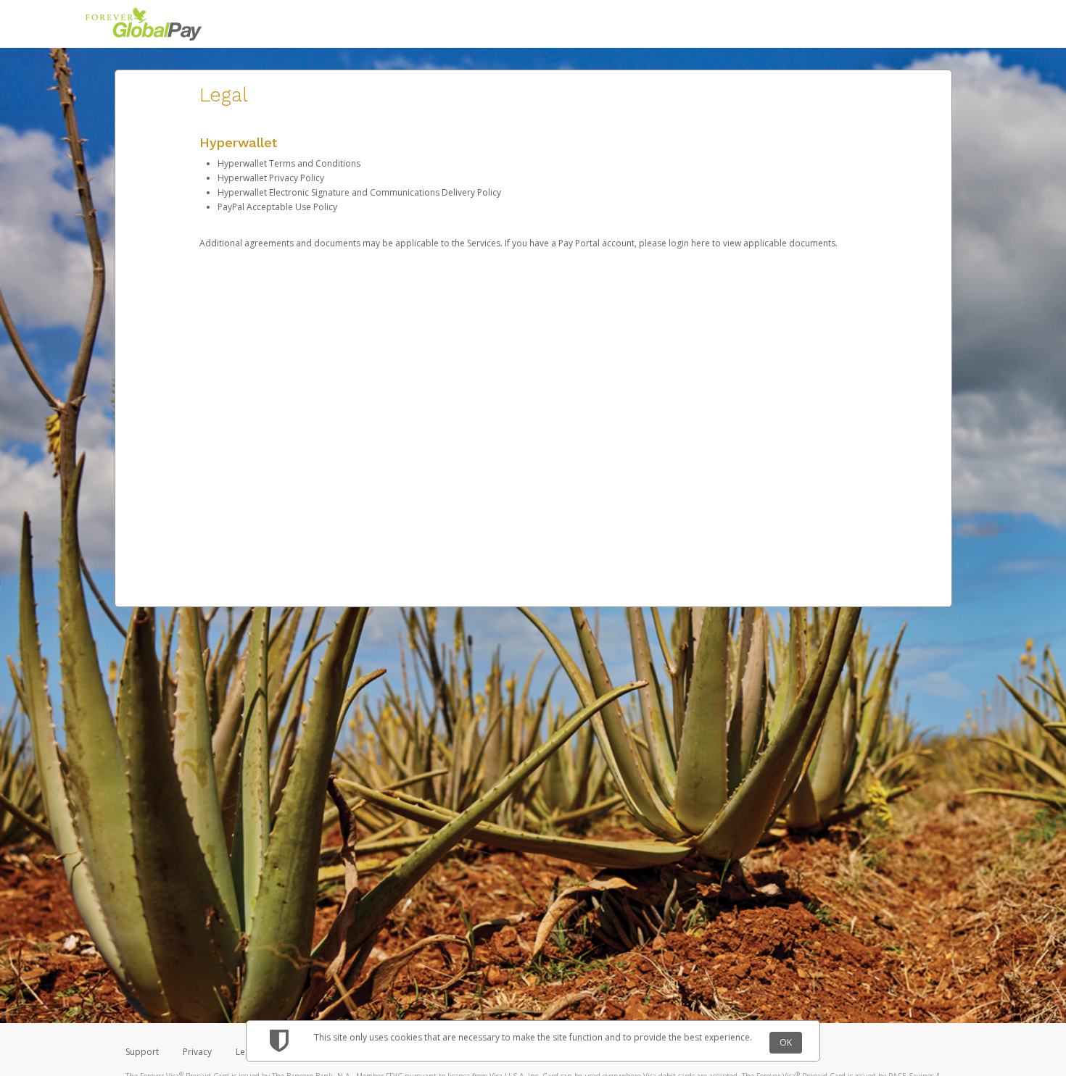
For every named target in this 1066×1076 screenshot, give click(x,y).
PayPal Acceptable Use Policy (277, 207)
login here (689, 243)
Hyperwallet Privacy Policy (271, 178)
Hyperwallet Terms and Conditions (289, 163)
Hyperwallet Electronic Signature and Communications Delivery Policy (359, 192)
